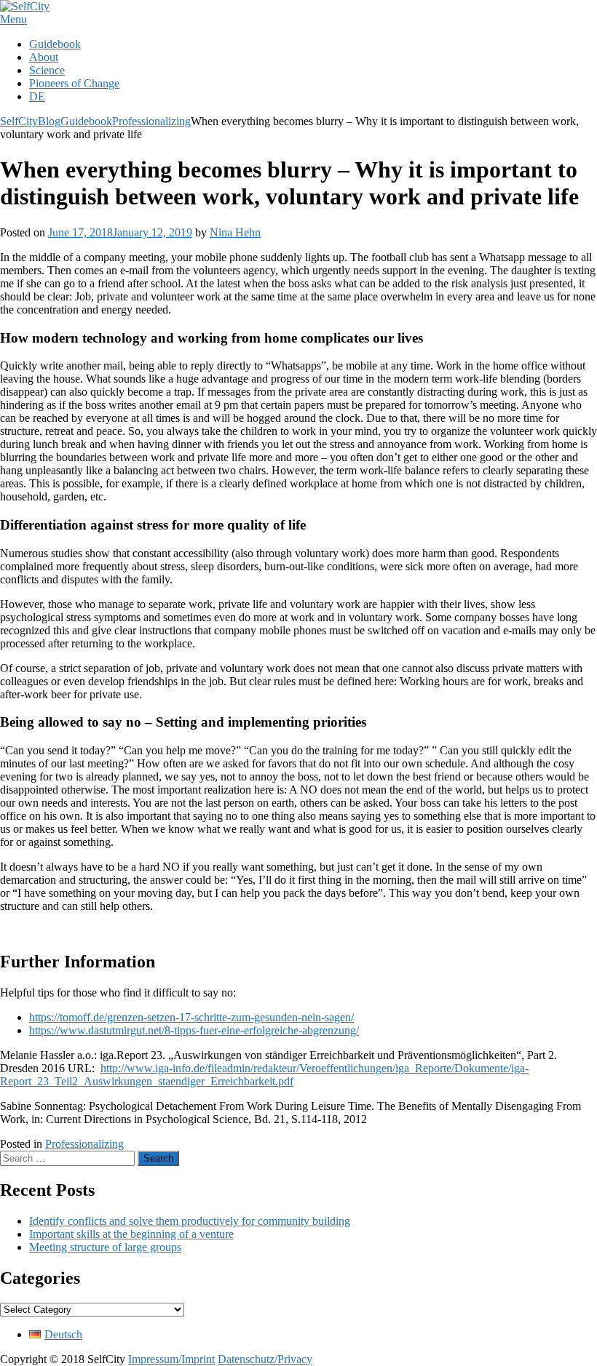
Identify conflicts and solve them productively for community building (189, 1221)
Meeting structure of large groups (105, 1247)
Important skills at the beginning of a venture (131, 1234)
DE (37, 96)
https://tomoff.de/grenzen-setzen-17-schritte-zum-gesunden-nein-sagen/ (191, 1017)
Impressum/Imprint (171, 1359)
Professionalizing (84, 1144)
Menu (13, 19)
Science (47, 70)
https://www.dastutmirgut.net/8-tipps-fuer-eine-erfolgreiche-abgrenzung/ (194, 1030)
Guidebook (55, 44)
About (43, 57)
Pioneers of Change (74, 83)
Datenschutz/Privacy (265, 1359)
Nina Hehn (235, 232)
